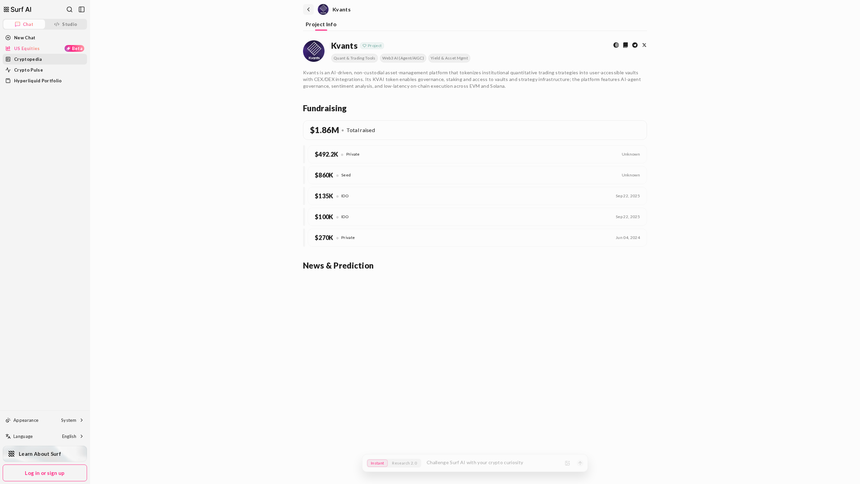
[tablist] (475, 25)
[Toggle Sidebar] (89, 242)
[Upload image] (567, 463)
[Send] (580, 463)
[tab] (321, 25)
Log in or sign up (44, 473)
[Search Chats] (69, 9)
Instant (377, 463)
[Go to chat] (17, 9)
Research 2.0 (404, 463)
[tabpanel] (475, 154)
